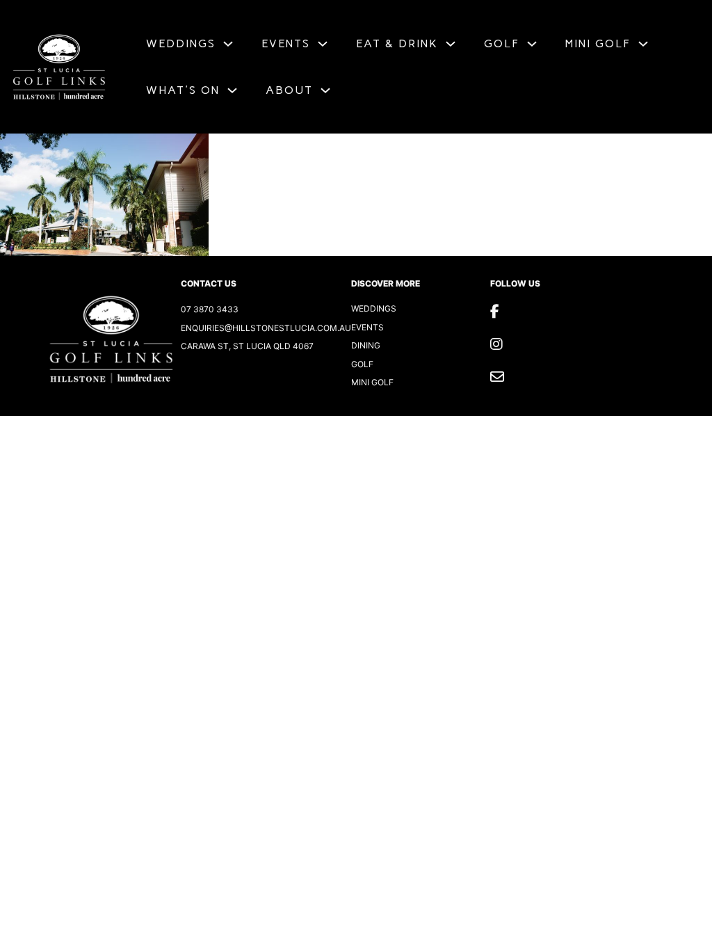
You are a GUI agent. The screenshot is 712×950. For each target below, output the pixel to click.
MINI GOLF (598, 43)
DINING (365, 345)
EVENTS (285, 43)
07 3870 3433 (209, 309)
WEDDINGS (181, 43)
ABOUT (289, 90)
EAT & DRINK (397, 43)
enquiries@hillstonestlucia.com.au (266, 328)
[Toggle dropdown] (228, 43)
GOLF (501, 43)
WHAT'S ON (183, 90)
